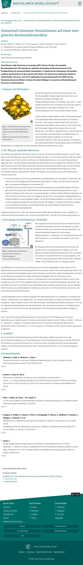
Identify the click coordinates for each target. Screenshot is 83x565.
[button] (31, 121)
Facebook (61, 507)
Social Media (35, 503)
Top (77, 494)
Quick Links (8, 503)
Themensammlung (60, 531)
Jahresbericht (8, 514)
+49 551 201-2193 (10, 479)
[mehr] (4, 134)
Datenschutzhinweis (44, 552)
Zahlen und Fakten (10, 511)
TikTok (33, 518)
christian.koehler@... (11, 481)
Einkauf (6, 518)
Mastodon (35, 511)
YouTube (60, 514)
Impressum (30, 552)
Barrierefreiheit (59, 552)
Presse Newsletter (60, 526)
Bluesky (34, 507)
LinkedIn (34, 514)
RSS (22, 536)
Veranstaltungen (22, 531)
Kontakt (22, 526)
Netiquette (59, 518)
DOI (4, 366)
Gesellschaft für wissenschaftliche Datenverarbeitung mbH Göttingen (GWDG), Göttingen (32, 476)
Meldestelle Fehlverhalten (12, 521)
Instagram (61, 511)
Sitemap (21, 552)
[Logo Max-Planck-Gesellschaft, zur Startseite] (36, 4)
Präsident (6, 507)
